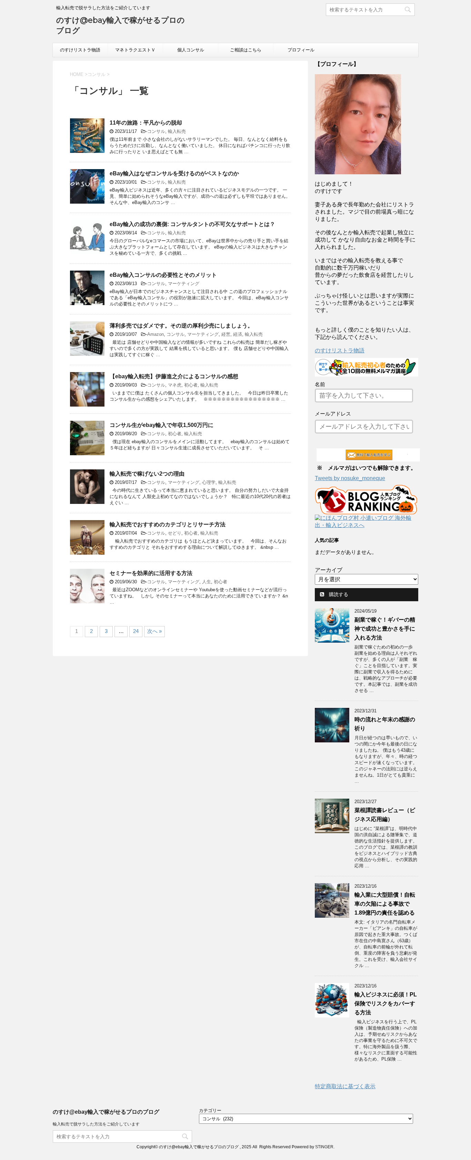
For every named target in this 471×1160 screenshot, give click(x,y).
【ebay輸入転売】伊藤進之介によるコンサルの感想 (174, 376)
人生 (206, 581)
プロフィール (301, 49)
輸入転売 (177, 131)
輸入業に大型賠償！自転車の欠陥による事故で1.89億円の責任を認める (384, 904)
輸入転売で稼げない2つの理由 (147, 474)
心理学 (209, 482)
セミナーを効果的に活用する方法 (151, 573)
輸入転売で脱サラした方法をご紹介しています (96, 1124)
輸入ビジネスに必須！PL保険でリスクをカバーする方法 (385, 1003)
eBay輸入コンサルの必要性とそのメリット (163, 275)
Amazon (155, 334)
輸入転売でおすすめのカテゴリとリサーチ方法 (168, 524)
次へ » (154, 631)
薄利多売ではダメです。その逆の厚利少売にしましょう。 (181, 326)
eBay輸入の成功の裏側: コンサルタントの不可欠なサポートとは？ (192, 224)
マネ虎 (174, 385)
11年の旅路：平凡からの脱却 (146, 123)
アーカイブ (328, 570)
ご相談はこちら (245, 49)
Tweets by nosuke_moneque (350, 478)
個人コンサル (190, 49)
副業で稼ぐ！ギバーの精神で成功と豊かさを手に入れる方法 (384, 629)
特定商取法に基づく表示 (345, 1086)
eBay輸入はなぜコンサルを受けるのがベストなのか (174, 173)
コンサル (156, 131)
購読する (338, 594)
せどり (174, 533)
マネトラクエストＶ (135, 49)
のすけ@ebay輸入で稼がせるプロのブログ (106, 1112)
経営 (225, 334)
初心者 (191, 385)
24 (136, 631)
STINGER (324, 1146)
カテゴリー (210, 1110)
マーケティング (183, 283)
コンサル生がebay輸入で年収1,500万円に (161, 425)
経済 (237, 334)
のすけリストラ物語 (80, 49)
